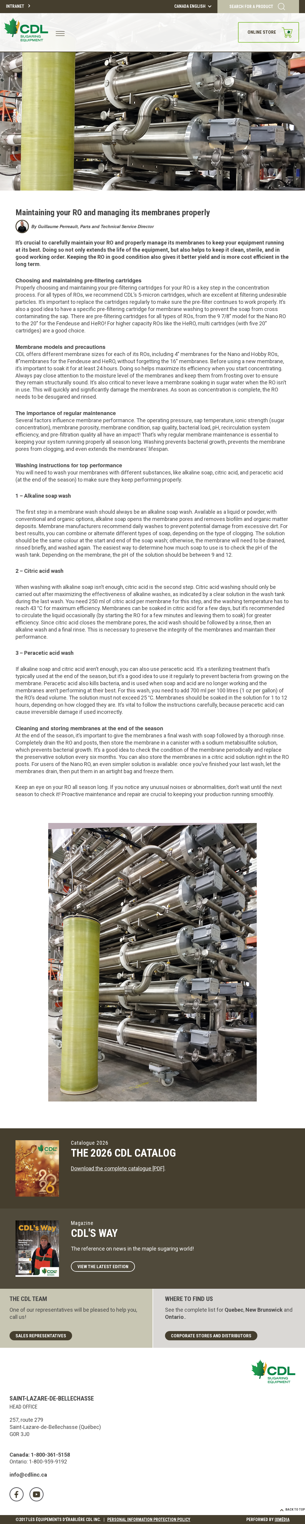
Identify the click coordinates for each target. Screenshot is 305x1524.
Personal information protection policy (148, 1519)
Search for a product (251, 6)
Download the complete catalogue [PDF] (117, 1168)
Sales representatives (40, 1336)
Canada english (190, 6)
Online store (262, 32)
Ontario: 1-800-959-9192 (38, 1461)
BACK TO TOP (295, 1509)
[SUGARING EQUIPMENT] (27, 32)
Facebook (17, 1494)
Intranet (15, 6)
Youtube (36, 1494)
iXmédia (282, 1519)
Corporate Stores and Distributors (211, 1336)
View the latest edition (102, 1266)
